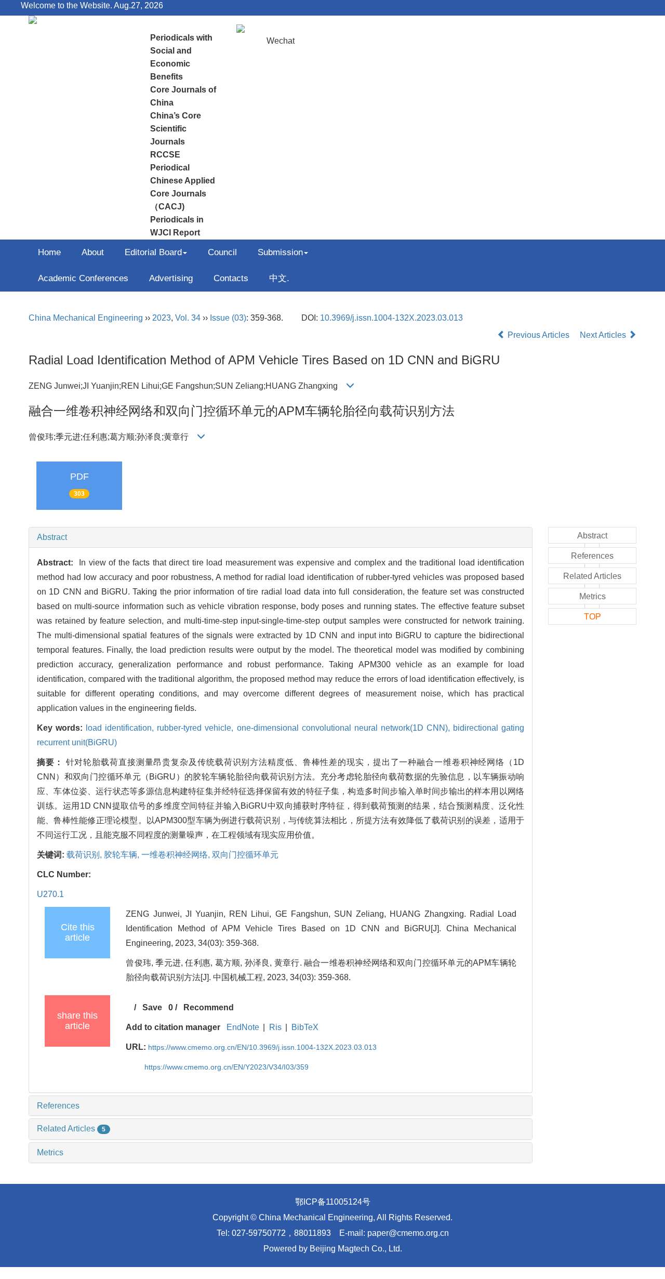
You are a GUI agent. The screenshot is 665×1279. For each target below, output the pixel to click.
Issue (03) (228, 317)
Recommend (208, 1007)
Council (222, 252)
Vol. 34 (188, 317)
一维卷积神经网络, (176, 854)
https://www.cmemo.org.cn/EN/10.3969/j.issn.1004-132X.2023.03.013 (262, 1047)
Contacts (231, 278)
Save (152, 1007)
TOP (592, 616)
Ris (275, 1027)
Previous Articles (538, 335)
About (93, 252)
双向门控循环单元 (245, 854)
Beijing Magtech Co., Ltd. (356, 1248)
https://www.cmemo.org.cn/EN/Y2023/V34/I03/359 (226, 1067)
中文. (279, 278)
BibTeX (304, 1027)
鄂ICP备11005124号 (332, 1201)
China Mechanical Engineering (86, 317)
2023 (161, 317)
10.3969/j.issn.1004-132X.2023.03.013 (391, 317)
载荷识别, (85, 854)
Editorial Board (153, 252)
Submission (280, 252)
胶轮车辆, (122, 854)
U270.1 (50, 894)
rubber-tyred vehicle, (196, 727)
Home (49, 252)
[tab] (280, 537)
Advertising (171, 278)
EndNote (243, 1027)
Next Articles (604, 335)
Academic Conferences (83, 278)
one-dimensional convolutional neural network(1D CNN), (345, 727)
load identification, (121, 727)
